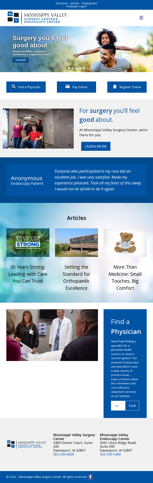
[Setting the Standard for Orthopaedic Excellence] (76, 242)
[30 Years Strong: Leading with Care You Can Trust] (27, 242)
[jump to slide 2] (73, 68)
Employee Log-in (76, 6)
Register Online (130, 87)
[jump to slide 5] (84, 68)
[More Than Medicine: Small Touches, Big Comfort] (125, 242)
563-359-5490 (110, 454)
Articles (75, 3)
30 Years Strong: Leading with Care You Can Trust (27, 274)
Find (132, 405)
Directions (62, 3)
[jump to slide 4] (80, 68)
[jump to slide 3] (76, 68)
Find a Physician (28, 87)
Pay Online (79, 87)
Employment (89, 3)
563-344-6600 (63, 454)
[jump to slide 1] (69, 68)
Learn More (96, 146)
